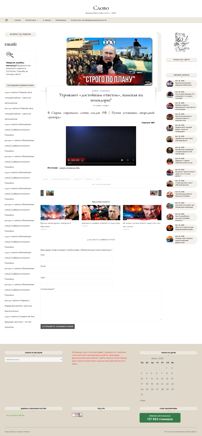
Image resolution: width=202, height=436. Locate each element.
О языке (47, 20)
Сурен (106, 105)
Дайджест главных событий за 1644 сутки (101, 223)
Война (95, 91)
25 (147, 389)
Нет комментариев (101, 184)
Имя (43, 255)
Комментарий (48, 289)
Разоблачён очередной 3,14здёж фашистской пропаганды (184, 152)
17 (142, 384)
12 (152, 379)
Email (43, 266)
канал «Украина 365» (70, 168)
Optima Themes (24, 432)
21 (162, 384)
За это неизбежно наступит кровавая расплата (182, 218)
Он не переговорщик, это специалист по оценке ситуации (185, 96)
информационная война (61, 179)
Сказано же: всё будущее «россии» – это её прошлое (19, 321)
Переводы (60, 20)
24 (142, 389)
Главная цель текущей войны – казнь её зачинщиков (18, 97)
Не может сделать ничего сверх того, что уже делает (185, 174)
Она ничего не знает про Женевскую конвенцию (184, 206)
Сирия (98, 179)
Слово (101, 7)
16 (172, 379)
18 (147, 384)
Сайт (43, 277)
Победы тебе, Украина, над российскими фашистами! (184, 240)
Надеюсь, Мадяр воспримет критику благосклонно (18, 305)
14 (162, 379)
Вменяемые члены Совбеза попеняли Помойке (18, 129)
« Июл (142, 400)
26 (152, 389)
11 (146, 379)
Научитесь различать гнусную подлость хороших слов (183, 118)
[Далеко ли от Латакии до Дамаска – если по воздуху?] (46, 193)
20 (157, 384)
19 (152, 384)
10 (142, 379)
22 (167, 384)
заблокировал (160, 419)
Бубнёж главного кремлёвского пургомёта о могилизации (185, 107)
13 (157, 379)
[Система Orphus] (10, 57)
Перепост (77, 179)
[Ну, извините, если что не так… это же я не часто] (156, 193)
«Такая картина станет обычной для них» (184, 184)
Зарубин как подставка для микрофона (184, 139)
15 (167, 379)
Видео (45, 179)
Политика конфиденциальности (89, 20)
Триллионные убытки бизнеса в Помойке (183, 195)
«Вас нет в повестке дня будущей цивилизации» (184, 228)
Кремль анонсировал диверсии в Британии (183, 84)
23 (172, 384)
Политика (30, 20)
